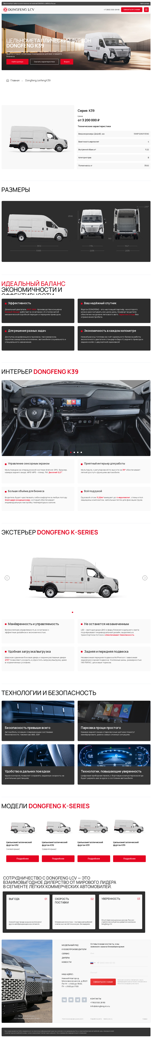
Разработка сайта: (96, 1019)
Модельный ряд (70, 945)
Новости (66, 962)
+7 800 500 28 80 (97, 1002)
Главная (15, 80)
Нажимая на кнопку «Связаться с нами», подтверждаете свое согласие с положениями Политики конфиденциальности (132, 982)
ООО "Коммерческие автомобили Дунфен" (27, 1018)
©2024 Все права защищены (26, 1016)
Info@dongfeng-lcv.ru (100, 1006)
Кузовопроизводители (74, 949)
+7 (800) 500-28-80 (111, 10)
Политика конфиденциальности (72, 1019)
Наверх (144, 1019)
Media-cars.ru (107, 1019)
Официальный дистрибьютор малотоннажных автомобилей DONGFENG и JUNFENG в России (29, 3)
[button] (131, 9)
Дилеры (66, 957)
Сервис (65, 953)
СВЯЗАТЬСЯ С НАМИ (103, 982)
